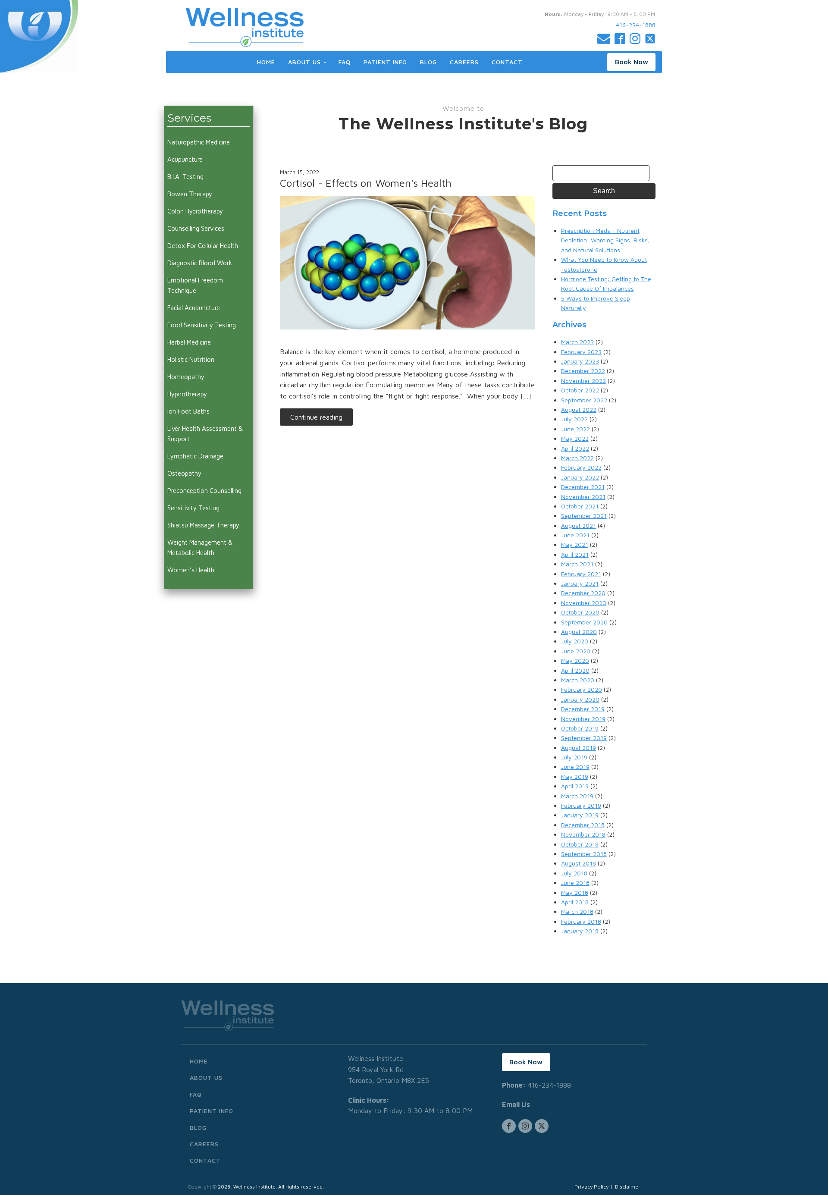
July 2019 (574, 757)
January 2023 (580, 361)
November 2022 (583, 380)
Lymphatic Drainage (195, 456)
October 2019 (580, 728)
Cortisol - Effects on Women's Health (366, 183)
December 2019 (583, 708)
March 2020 (577, 680)
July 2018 (574, 873)
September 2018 (584, 853)
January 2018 (580, 931)
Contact (507, 62)
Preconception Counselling (204, 490)
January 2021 (580, 583)
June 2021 (575, 535)
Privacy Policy (591, 1186)
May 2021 (574, 544)
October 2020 (580, 612)
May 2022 (575, 438)
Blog (428, 62)
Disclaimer (627, 1186)
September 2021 (584, 515)
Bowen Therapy (189, 194)
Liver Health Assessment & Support (205, 433)
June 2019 (575, 766)
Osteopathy (184, 473)
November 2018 (583, 834)
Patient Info (385, 62)
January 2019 (580, 815)
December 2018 (583, 824)
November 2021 (583, 496)
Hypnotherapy (187, 394)
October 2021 (580, 506)
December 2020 (583, 592)
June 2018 (575, 882)
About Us (304, 62)
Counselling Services (195, 228)
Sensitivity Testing (193, 507)
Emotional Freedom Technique (195, 285)
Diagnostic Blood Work (199, 263)
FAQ (345, 62)
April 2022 (575, 448)
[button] (631, 62)
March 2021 (577, 564)
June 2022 (575, 429)
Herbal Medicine (189, 342)
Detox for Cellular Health (202, 245)
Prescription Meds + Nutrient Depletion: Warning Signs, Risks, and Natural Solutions (605, 240)
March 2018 (577, 911)
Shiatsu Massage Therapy (203, 525)
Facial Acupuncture (193, 307)
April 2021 (575, 554)
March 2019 (577, 796)
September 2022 (584, 400)
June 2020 (575, 651)
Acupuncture (185, 159)
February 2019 (581, 805)
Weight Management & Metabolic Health (199, 547)
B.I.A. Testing (185, 176)
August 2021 (578, 525)
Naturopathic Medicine (198, 142)
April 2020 (575, 670)
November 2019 (583, 718)
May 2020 (575, 660)
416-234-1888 (636, 24)
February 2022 (581, 467)
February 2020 (581, 689)
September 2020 (584, 622)
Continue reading (316, 417)
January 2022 (580, 477)
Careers (464, 62)
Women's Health (190, 570)
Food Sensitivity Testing (201, 325)
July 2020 (574, 641)
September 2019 (584, 737)
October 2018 (580, 844)
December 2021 (583, 486)
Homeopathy (185, 376)
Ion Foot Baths (188, 411)
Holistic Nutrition (190, 359)
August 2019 (578, 747)
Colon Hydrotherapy (195, 211)
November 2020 (583, 602)
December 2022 (583, 370)
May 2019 (574, 776)
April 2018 (575, 902)
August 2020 (579, 631)
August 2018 (578, 863)
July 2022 (574, 419)
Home (266, 62)
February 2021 (581, 573)
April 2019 (575, 786)
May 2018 (574, 892)
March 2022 (577, 457)
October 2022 (580, 390)
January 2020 (580, 699)
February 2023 (581, 351)
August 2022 (578, 409)
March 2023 (577, 341)
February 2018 (581, 921)
